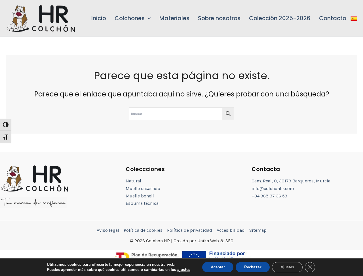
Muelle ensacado (143, 188)
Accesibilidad (231, 230)
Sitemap (258, 230)
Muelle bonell (140, 196)
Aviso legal (108, 230)
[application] (148, 18)
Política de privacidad (189, 230)
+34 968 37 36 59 (269, 196)
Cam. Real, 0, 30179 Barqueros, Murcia (291, 181)
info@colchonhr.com (273, 188)
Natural (133, 181)
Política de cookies (143, 230)
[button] (132, 18)
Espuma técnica (142, 203)
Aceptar (218, 267)
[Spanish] (354, 18)
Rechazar (252, 267)
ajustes (183, 269)
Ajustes (287, 267)
